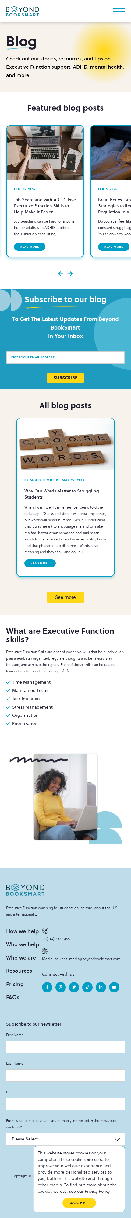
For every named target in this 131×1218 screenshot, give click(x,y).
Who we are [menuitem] (21, 957)
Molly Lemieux (41, 480)
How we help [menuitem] (22, 931)
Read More (40, 563)
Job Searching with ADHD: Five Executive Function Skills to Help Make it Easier (45, 206)
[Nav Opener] (119, 11)
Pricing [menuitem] (15, 984)
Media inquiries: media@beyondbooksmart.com (81, 959)
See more (65, 597)
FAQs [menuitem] (12, 997)
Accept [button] (79, 1203)
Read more (29, 247)
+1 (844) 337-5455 (56, 939)
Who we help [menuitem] (22, 944)
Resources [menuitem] (19, 971)
